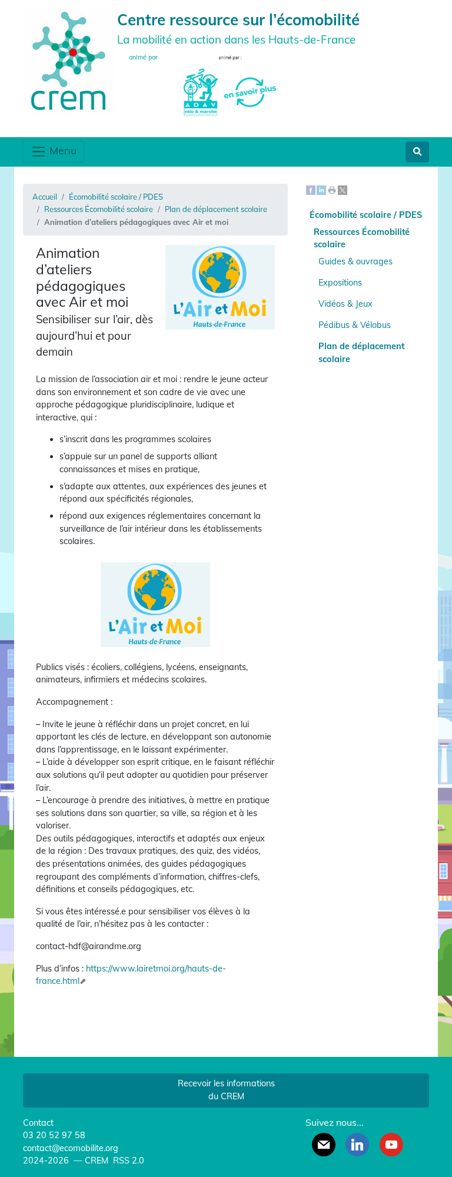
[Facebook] (310, 189)
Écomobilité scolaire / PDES (116, 196)
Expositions (340, 282)
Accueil (44, 196)
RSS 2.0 (127, 1160)
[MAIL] (323, 1144)
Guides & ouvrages (355, 261)
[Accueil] (70, 59)
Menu (61, 150)
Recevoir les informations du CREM (226, 1090)
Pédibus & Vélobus (354, 325)
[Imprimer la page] (332, 189)
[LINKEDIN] (357, 1144)
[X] (342, 189)
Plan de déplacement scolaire (216, 209)
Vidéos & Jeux (345, 304)
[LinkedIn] (321, 189)
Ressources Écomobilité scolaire (98, 209)
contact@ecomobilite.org (70, 1148)
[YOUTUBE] (391, 1144)
